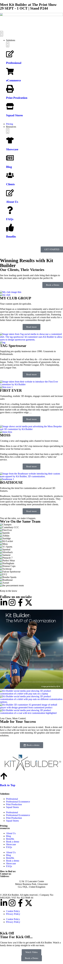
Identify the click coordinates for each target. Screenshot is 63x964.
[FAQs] (10, 210)
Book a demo (12, 841)
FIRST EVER (11, 390)
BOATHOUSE (11, 482)
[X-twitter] (28, 602)
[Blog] (10, 158)
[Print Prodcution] (10, 89)
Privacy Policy (13, 914)
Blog (9, 166)
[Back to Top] (4, 776)
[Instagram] (12, 602)
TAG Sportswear (13, 346)
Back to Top (7, 785)
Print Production (14, 804)
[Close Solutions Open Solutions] (7, 44)
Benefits (11, 236)
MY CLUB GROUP (15, 298)
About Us (12, 201)
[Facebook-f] (20, 602)
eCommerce (13, 80)
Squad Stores (14, 115)
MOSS (5, 435)
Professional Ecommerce (18, 801)
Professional (13, 62)
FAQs (9, 219)
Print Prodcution (16, 97)
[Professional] (10, 54)
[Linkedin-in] (4, 602)
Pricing (3, 825)
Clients (10, 184)
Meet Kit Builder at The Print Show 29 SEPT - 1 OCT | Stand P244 (28, 6)
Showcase (12, 149)
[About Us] (10, 193)
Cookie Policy (13, 911)
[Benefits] (10, 227)
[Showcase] (10, 140)
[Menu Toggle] (1, 33)
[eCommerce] (10, 71)
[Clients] (10, 175)
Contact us (5, 873)
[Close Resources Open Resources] (7, 131)
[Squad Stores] (10, 106)
